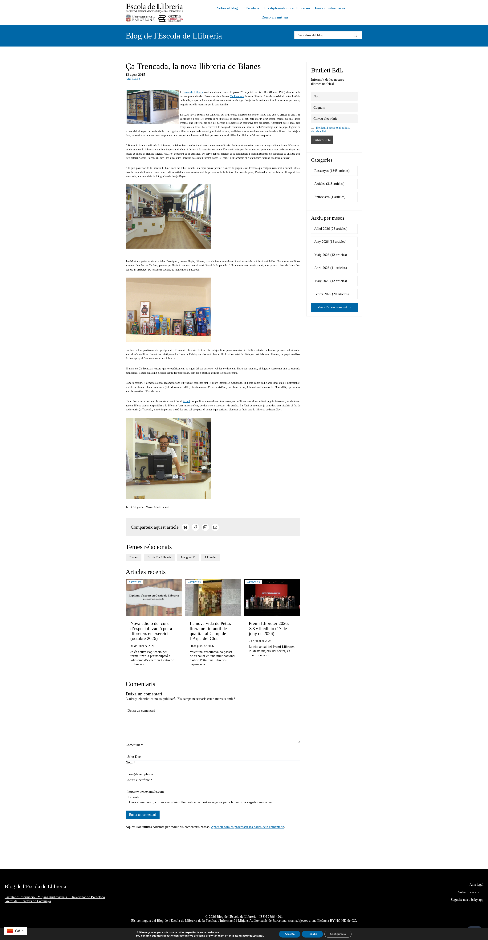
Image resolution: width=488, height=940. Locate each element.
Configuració (338, 934)
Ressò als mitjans (275, 17)
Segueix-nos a (461, 899)
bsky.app (477, 899)
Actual (186, 401)
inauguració (188, 557)
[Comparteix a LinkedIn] (205, 527)
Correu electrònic (139, 780)
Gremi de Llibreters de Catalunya (28, 901)
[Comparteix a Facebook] (195, 527)
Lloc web (132, 797)
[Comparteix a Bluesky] (185, 527)
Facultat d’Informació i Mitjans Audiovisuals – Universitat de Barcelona (55, 897)
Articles (133, 78)
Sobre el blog (227, 8)
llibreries (211, 557)
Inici (209, 8)
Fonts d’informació (330, 8)
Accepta (290, 934)
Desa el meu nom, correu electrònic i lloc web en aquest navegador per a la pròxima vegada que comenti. (202, 802)
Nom (130, 762)
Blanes (133, 557)
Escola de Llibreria (192, 92)
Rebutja (312, 934)
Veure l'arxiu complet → (334, 307)
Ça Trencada (237, 96)
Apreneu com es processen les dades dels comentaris (247, 827)
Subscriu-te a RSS (470, 892)
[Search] (355, 35)
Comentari (134, 745)
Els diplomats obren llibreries (287, 8)
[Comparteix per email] (215, 527)
